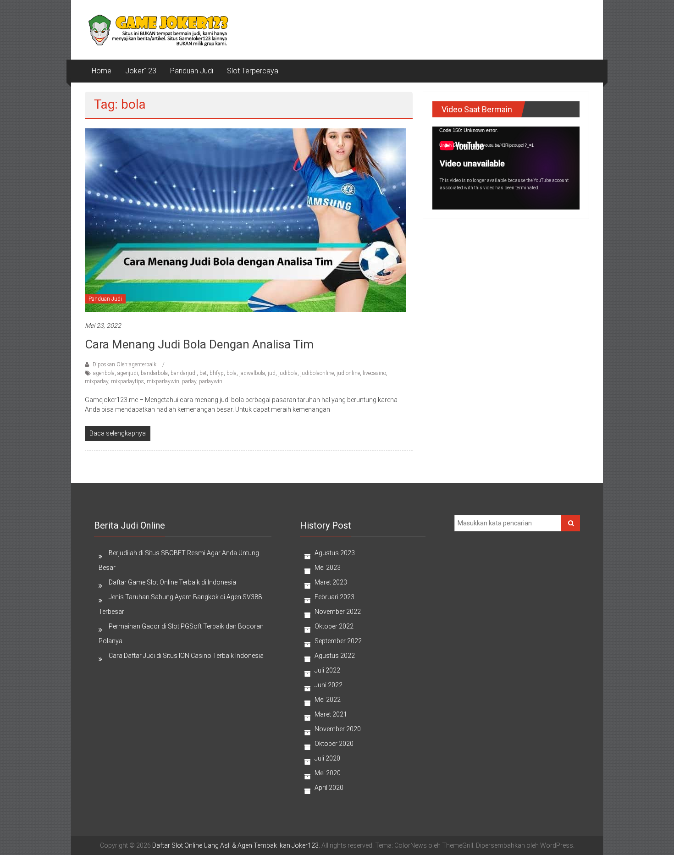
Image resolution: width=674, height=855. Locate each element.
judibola (288, 373)
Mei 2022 (328, 699)
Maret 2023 (331, 582)
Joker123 (140, 70)
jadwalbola (252, 373)
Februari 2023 (334, 597)
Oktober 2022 (334, 626)
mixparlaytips (127, 381)
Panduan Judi (191, 70)
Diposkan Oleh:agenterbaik (124, 364)
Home (101, 70)
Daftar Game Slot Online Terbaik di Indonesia (172, 582)
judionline (348, 373)
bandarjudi (184, 373)
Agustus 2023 (335, 553)
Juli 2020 (327, 758)
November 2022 (338, 611)
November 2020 (338, 729)
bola (232, 373)
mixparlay (96, 381)
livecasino (374, 373)
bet (203, 373)
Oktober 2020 (334, 743)
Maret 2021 (331, 714)
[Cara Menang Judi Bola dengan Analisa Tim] (245, 219)
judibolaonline (317, 373)
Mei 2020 (328, 773)
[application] (506, 168)
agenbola (104, 373)
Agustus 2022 (335, 655)
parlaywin (210, 381)
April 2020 (329, 787)
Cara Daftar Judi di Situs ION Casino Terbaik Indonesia (186, 655)
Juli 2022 (327, 670)
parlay (189, 381)
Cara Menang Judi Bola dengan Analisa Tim (199, 344)
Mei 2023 (328, 567)
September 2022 (338, 641)
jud (272, 373)
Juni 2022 (329, 685)
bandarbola (154, 373)
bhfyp (217, 373)
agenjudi (127, 373)
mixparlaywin (163, 381)
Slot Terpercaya (252, 70)
